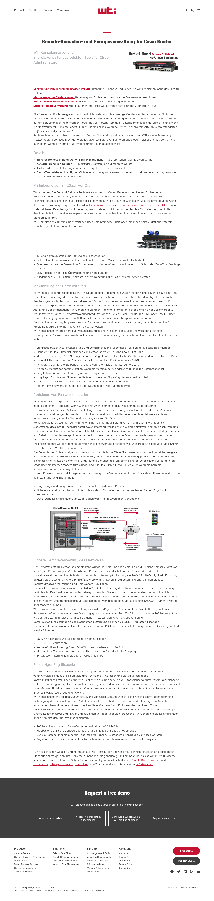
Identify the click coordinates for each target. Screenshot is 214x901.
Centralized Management (26, 868)
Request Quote (186, 861)
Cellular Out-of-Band (62, 853)
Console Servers (22, 853)
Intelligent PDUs (22, 861)
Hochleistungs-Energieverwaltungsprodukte (60, 764)
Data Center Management (65, 861)
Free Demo (186, 851)
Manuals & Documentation (99, 857)
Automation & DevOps (97, 861)
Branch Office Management (66, 857)
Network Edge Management (66, 864)
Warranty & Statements (98, 868)
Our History (124, 861)
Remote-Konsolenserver (146, 760)
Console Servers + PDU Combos (30, 857)
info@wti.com (144, 764)
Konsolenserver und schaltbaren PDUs (143, 205)
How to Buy (124, 857)
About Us (123, 853)
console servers (104, 205)
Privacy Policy (125, 864)
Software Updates (95, 864)
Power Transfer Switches (26, 864)
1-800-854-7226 (50, 888)
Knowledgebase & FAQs (98, 853)
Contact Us (124, 868)
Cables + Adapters (23, 871)
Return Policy (93, 871)
